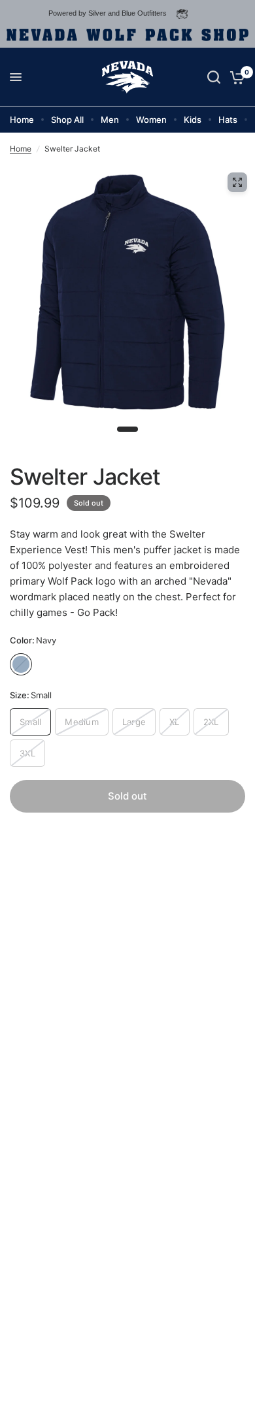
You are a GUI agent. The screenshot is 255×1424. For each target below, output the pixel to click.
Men (110, 119)
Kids (192, 119)
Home (22, 119)
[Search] (214, 77)
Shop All (67, 119)
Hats (227, 119)
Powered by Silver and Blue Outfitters (107, 13)
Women (151, 119)
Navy (20, 664)
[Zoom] (237, 182)
